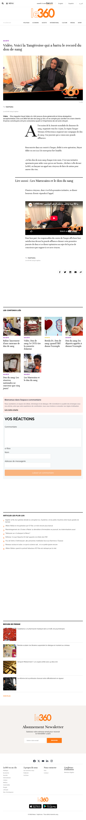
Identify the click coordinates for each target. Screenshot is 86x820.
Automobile (6, 785)
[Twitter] (38, 761)
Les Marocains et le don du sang (51, 181)
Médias (72, 22)
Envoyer (54, 740)
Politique (26, 22)
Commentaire (11, 427)
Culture (64, 22)
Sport (80, 22)
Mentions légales (69, 772)
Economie (36, 22)
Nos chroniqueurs (8, 792)
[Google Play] (50, 806)
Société (44, 22)
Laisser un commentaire (43, 473)
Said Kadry (9, 107)
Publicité (26, 773)
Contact (46, 773)
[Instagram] (51, 761)
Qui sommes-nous (28, 770)
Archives (26, 775)
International (54, 22)
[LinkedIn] (47, 761)
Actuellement (7, 22)
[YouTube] (43, 761)
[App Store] (35, 806)
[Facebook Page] (34, 761)
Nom (7, 452)
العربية (81, 3)
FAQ (45, 770)
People (5, 787)
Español (71, 3)
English (60, 3)
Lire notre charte (11, 410)
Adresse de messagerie (15, 461)
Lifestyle (5, 790)
